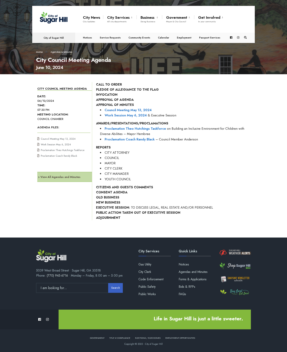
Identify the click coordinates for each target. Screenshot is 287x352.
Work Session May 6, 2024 (56, 144)
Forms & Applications (193, 279)
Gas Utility (144, 264)
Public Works (147, 294)
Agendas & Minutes (61, 52)
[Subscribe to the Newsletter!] (235, 279)
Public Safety (147, 286)
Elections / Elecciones (147, 337)
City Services (118, 19)
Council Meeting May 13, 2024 (58, 139)
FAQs (182, 294)
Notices (87, 37)
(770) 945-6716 (57, 275)
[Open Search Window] (245, 37)
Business (148, 19)
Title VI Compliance (119, 337)
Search (115, 288)
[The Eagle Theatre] (235, 292)
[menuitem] (119, 18)
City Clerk (144, 272)
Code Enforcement (150, 279)
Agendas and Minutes (193, 272)
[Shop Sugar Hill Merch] (235, 266)
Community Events (139, 37)
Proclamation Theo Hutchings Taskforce (62, 150)
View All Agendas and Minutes (60, 177)
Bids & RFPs (187, 286)
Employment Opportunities (180, 337)
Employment (184, 37)
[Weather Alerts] (235, 252)
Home (39, 52)
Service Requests (110, 37)
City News (91, 19)
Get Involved (209, 19)
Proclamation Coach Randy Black (59, 156)
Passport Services (209, 37)
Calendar (163, 37)
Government (176, 19)
